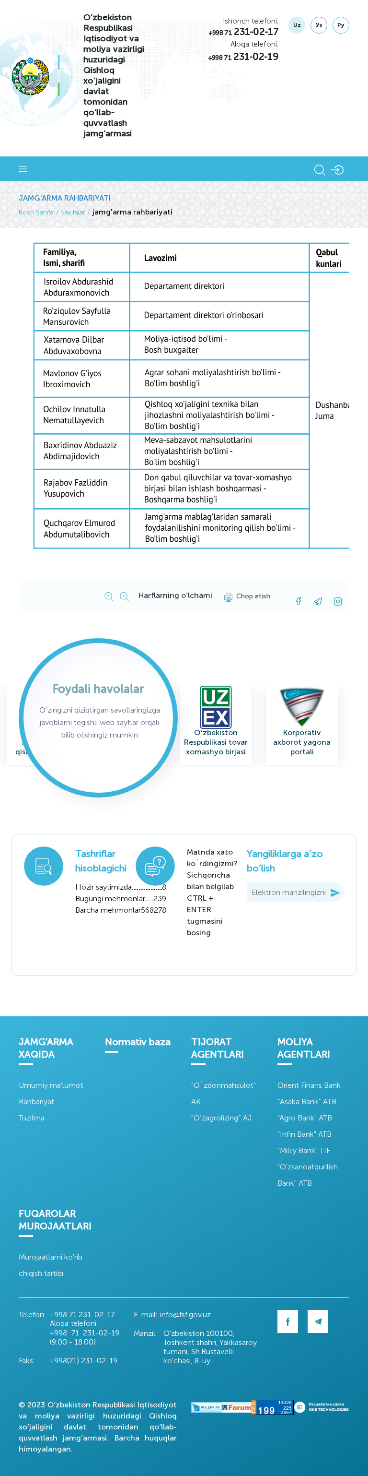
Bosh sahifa (36, 212)
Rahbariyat (36, 1101)
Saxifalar (73, 212)
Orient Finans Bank (309, 1085)
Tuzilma (32, 1117)
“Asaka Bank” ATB (306, 1101)
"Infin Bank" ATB (304, 1134)
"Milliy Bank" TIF (303, 1150)
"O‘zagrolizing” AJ (221, 1117)
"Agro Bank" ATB (304, 1117)
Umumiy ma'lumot (51, 1085)
